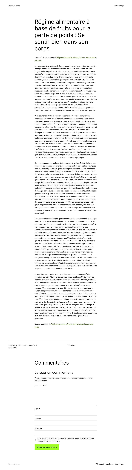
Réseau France (14, 6)
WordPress (119, 464)
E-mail (38, 419)
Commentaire (41, 385)
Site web (38, 428)
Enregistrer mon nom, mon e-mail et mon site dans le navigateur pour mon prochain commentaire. (65, 439)
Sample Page (119, 6)
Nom (37, 409)
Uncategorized (31, 345)
